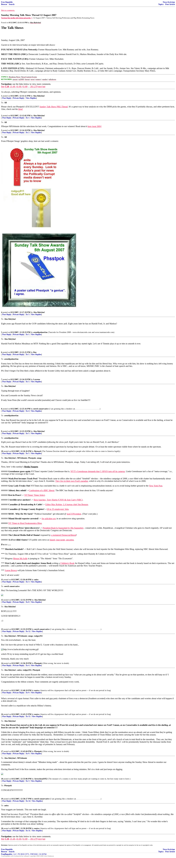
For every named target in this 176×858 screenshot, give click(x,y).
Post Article (170, 4)
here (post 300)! (94, 126)
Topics (160, 4)
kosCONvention (74, 514)
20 (2, 828)
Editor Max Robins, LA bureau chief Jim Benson (66, 504)
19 (2, 799)
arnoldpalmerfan (40, 332)
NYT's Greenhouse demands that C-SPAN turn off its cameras (98, 471)
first (2, 86)
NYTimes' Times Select (34, 495)
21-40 (12, 86)
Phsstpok (38, 663)
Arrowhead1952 (40, 779)
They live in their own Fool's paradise (71, 481)
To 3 (27, 314)
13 (2, 629)
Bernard (37, 451)
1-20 (7, 86)
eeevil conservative (41, 409)
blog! (20, 109)
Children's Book (67, 563)
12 (2, 600)
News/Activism (169, 2)
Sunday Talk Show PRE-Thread (53, 106)
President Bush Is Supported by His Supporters (63, 528)
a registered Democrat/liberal (63, 535)
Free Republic (7, 2)
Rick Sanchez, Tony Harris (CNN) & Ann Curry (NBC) (58, 500)
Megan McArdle (20, 558)
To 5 (27, 382)
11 (2, 580)
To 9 (27, 693)
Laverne (36, 379)
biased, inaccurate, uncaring (62, 540)
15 (2, 690)
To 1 (27, 118)
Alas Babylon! (39, 96)
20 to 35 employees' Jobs (58, 509)
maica (36, 690)
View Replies (31, 98)
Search (11, 4)
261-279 (34, 86)
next (40, 86)
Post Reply (6, 98)
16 (2, 714)
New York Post (155, 486)
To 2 (27, 133)
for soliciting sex (49, 518)
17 (2, 751)
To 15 (28, 716)
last (43, 86)
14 (2, 663)
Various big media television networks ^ (16, 18)
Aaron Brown (11, 570)
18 (2, 779)
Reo (34, 352)
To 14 (28, 801)
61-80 (25, 86)
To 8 (27, 602)
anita (36, 580)
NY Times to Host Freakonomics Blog (25, 523)
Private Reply (18, 98)
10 (2, 451)
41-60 (18, 86)
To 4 (27, 411)
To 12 (28, 631)
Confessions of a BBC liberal (41, 490)
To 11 (28, 831)
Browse (4, 4)
